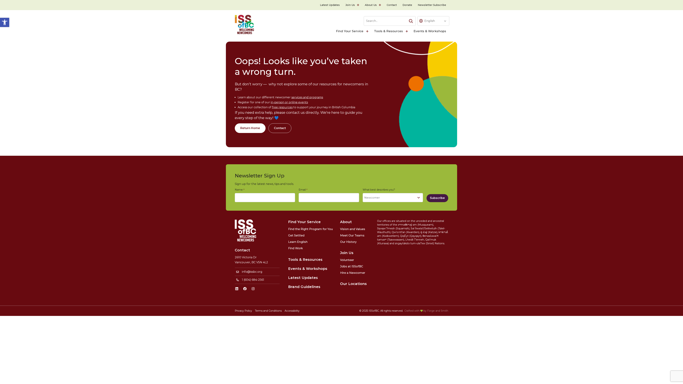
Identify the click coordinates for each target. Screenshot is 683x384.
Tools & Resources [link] (388, 31)
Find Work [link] (295, 248)
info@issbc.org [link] (252, 271)
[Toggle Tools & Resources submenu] (407, 31)
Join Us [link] (350, 5)
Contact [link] (392, 5)
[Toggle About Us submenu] (380, 5)
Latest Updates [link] (330, 5)
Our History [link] (348, 242)
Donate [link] (407, 5)
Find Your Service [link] (349, 31)
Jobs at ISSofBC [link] (351, 266)
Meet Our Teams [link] (352, 235)
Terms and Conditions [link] (268, 310)
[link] (4, 22)
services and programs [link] (307, 97)
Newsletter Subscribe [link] (432, 5)
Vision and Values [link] (352, 229)
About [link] (346, 222)
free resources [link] (282, 107)
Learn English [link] (298, 242)
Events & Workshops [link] (430, 31)
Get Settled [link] (296, 235)
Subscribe (437, 198)
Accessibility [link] (292, 310)
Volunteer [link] (347, 260)
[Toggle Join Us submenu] (358, 5)
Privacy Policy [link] (243, 310)
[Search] (411, 21)
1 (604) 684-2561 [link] (253, 279)
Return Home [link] (250, 128)
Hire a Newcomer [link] (352, 272)
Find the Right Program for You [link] (310, 229)
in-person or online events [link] (289, 102)
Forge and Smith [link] (437, 310)
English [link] (429, 21)
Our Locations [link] (353, 284)
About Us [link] (371, 5)
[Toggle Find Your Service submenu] (367, 31)
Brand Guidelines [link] (304, 287)
